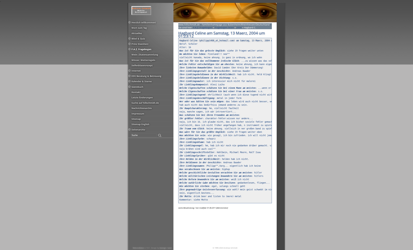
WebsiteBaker (139, 248)
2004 (239, 27)
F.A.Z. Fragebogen (202, 27)
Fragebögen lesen (224, 27)
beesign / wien (166, 248)
